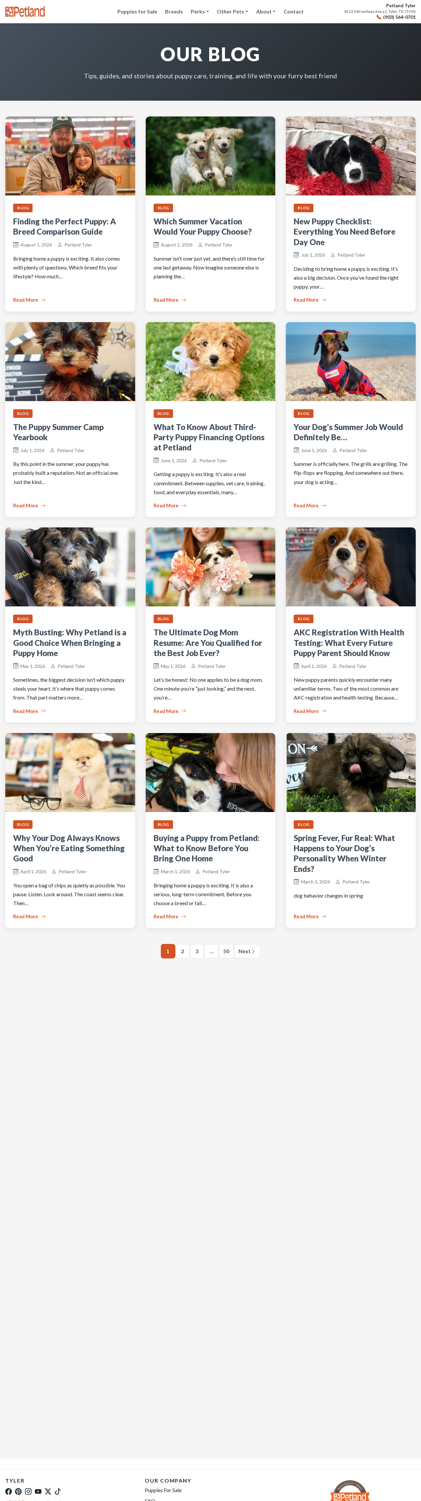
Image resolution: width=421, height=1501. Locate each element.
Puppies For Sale (163, 1490)
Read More (25, 300)
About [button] (264, 11)
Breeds (174, 11)
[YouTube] (38, 1491)
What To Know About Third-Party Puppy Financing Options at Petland (209, 437)
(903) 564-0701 (399, 17)
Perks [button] (198, 11)
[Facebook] (8, 1491)
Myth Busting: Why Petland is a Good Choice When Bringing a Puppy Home (69, 642)
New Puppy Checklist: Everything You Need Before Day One (344, 231)
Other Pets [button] (230, 11)
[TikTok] (58, 1491)
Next (244, 951)
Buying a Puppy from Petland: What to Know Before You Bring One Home (207, 848)
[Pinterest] (18, 1491)
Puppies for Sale (137, 11)
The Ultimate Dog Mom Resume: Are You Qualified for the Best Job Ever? (208, 642)
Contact (294, 11)
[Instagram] (28, 1491)
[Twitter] (48, 1491)
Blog (23, 207)
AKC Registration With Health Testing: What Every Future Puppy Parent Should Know (349, 642)
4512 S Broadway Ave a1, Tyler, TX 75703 (380, 11)
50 (226, 951)
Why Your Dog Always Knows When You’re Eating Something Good (69, 848)
